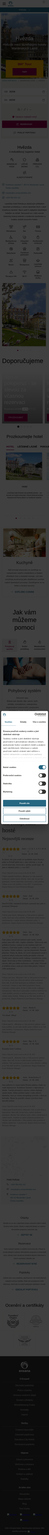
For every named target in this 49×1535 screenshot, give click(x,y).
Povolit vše (24, 803)
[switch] (42, 775)
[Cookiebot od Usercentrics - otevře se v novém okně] (35, 714)
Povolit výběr (25, 811)
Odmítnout (24, 819)
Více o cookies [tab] (39, 722)
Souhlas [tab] (8, 722)
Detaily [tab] (23, 722)
